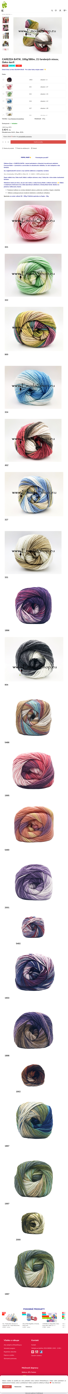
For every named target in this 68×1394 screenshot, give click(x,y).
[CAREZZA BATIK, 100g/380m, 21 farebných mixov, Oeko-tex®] (37, 35)
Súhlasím (7, 1387)
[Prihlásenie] (60, 10)
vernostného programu (25, 136)
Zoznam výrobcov (36, 1355)
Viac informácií (56, 1383)
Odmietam (29, 1387)
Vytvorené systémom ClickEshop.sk (34, 1393)
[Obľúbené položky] (56, 10)
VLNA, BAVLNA (6, 14)
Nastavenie (18, 1387)
